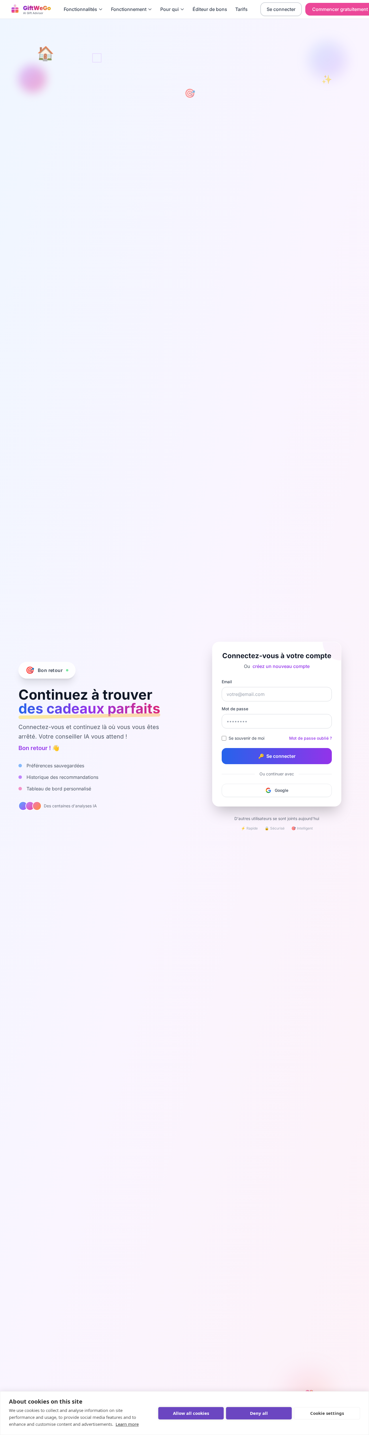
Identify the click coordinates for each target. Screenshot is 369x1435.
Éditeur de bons (210, 9)
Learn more (127, 1424)
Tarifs (241, 9)
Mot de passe (235, 708)
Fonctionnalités (80, 9)
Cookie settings (327, 1413)
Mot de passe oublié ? (310, 738)
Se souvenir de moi (246, 738)
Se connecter (281, 9)
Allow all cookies (191, 1413)
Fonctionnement (128, 9)
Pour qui (169, 9)
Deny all (259, 1413)
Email (227, 681)
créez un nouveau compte (281, 666)
